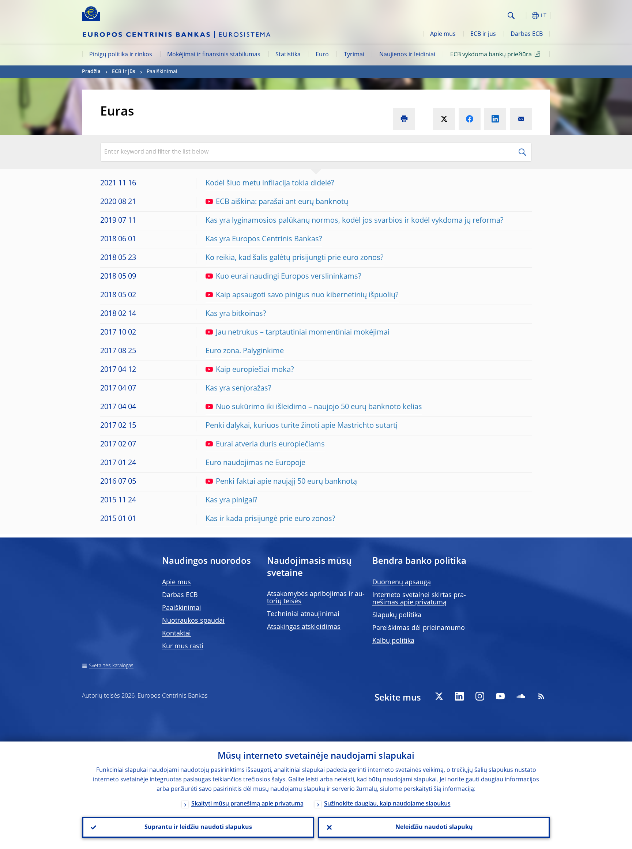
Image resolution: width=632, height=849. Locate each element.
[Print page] (404, 119)
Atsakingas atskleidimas (304, 627)
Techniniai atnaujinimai (303, 614)
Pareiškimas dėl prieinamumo (418, 628)
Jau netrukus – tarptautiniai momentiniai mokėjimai (303, 332)
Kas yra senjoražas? (238, 388)
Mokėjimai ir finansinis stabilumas (213, 55)
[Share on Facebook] (470, 119)
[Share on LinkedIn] (495, 119)
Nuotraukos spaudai (193, 621)
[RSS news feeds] (541, 696)
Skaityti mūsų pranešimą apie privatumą (247, 804)
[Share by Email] (521, 119)
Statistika (288, 55)
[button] (524, 16)
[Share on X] (444, 119)
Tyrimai (354, 55)
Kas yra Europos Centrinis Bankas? (264, 239)
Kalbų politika (393, 641)
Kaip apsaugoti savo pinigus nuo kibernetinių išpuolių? (307, 295)
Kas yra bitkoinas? (236, 314)
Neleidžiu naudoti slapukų (434, 827)
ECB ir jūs (483, 34)
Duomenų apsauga (401, 582)
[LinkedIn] (459, 696)
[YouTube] (500, 696)
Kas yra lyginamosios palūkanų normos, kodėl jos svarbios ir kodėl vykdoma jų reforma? (355, 220)
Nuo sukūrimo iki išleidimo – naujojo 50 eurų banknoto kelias (319, 407)
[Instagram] (480, 696)
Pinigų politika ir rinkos (120, 55)
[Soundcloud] (521, 696)
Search (511, 15)
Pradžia (91, 71)
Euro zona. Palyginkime (245, 351)
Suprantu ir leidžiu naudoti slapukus (198, 827)
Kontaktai (176, 633)
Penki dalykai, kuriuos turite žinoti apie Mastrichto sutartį (302, 426)
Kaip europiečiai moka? (255, 370)
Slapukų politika (396, 615)
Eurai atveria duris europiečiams (270, 444)
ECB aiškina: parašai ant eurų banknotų (282, 202)
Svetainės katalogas (111, 665)
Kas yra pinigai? (231, 500)
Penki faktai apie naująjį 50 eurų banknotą (286, 482)
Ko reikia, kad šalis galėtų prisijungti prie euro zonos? (295, 258)
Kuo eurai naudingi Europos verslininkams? (288, 276)
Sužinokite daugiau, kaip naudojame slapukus (387, 804)
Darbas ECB (527, 34)
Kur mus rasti (182, 646)
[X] (439, 696)
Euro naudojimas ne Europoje (255, 463)
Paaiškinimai (181, 608)
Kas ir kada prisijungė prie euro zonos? (270, 519)
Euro (322, 55)
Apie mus (443, 34)
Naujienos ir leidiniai (407, 55)
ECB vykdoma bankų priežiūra (491, 55)
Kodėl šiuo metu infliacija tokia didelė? (270, 183)
